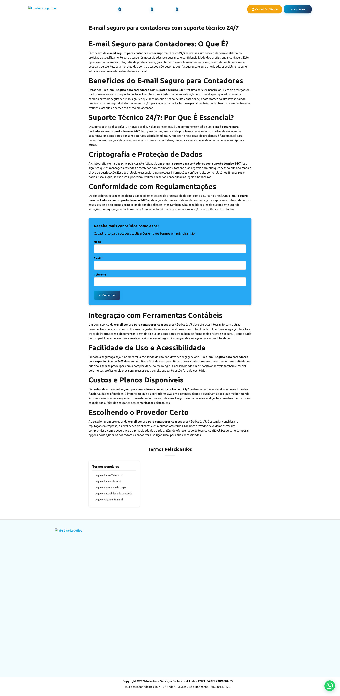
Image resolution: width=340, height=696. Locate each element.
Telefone (100, 274)
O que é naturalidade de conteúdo (113, 493)
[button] (329, 685)
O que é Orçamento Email (109, 499)
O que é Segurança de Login (110, 487)
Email (98, 258)
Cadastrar (107, 295)
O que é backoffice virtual (109, 475)
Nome (97, 241)
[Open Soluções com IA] (152, 9)
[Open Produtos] (119, 9)
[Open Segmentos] (177, 9)
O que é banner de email (108, 481)
